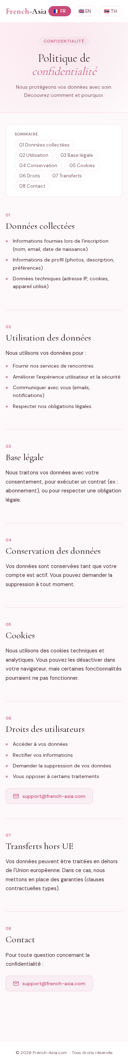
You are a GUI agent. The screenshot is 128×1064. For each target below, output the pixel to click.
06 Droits (29, 176)
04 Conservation (38, 165)
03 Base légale (76, 155)
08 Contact (32, 186)
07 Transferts (67, 176)
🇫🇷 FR (60, 11)
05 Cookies (82, 165)
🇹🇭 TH (110, 11)
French (26, 11)
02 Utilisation (33, 155)
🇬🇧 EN (85, 11)
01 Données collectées (44, 145)
